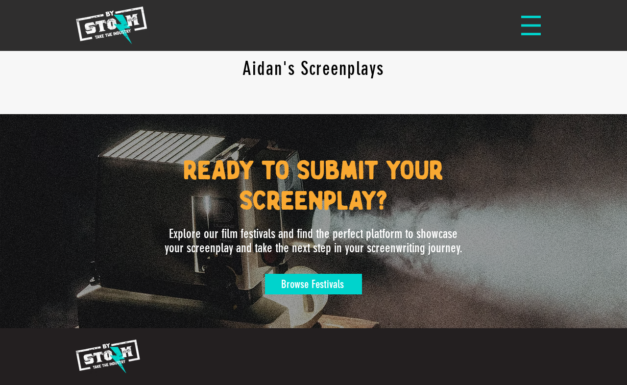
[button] (531, 25)
